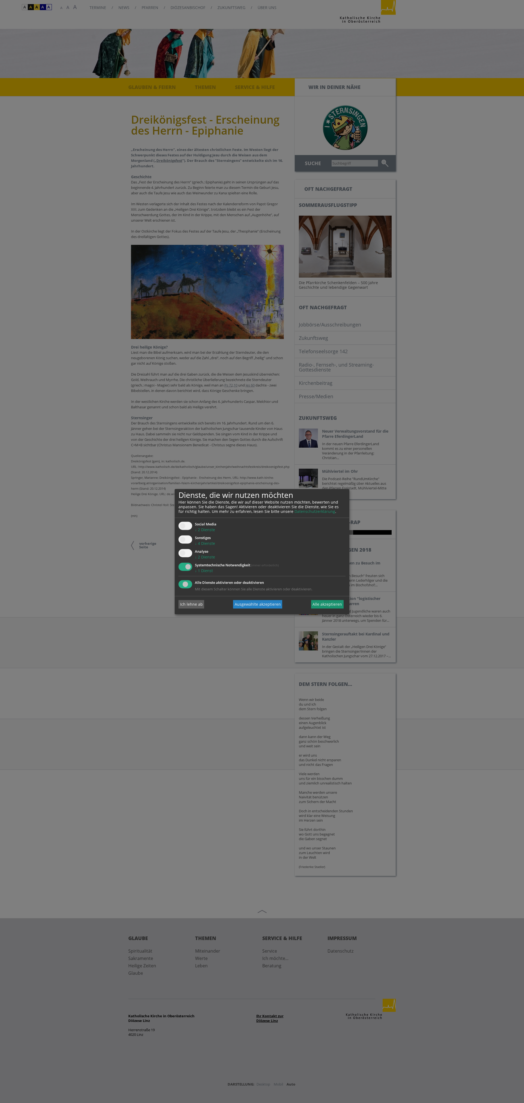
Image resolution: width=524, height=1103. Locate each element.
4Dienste (205, 543)
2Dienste (205, 530)
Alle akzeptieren (327, 604)
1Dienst (204, 570)
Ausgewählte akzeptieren (258, 604)
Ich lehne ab (191, 604)
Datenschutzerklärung (314, 511)
